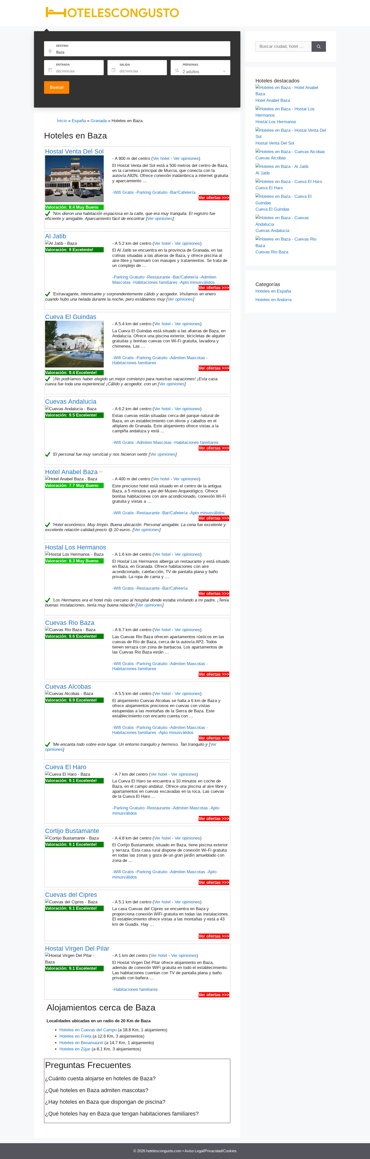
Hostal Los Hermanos (75, 547)
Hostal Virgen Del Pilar (77, 948)
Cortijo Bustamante (72, 830)
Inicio (62, 120)
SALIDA (125, 64)
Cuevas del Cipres (71, 894)
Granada (99, 120)
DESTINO (62, 45)
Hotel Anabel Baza (71, 471)
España (79, 120)
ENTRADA (63, 64)
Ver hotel (161, 158)
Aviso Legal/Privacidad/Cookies (210, 1151)
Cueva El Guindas (70, 316)
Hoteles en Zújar (74, 1049)
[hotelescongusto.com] (112, 17)
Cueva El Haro (65, 766)
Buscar (57, 87)
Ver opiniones (186, 158)
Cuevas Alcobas (68, 686)
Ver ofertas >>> (214, 197)
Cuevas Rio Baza (69, 622)
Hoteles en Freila (75, 1036)
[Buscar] (319, 46)
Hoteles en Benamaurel (81, 1042)
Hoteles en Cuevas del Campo (88, 1030)
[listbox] (205, 72)
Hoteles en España (273, 291)
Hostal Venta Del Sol (74, 151)
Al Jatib (55, 236)
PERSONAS (190, 64)
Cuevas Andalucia (70, 401)
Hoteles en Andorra (273, 299)
